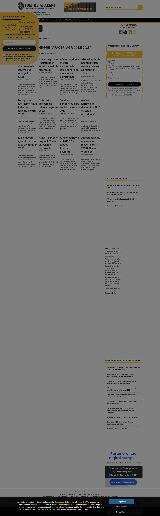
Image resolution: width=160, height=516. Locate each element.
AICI (54, 509)
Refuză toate (121, 512)
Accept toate (121, 502)
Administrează (121, 507)
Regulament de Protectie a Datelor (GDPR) (72, 502)
